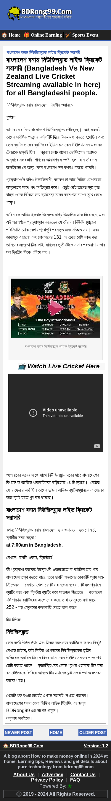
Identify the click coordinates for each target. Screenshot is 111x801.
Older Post (92, 732)
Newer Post (18, 732)
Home (56, 732)
